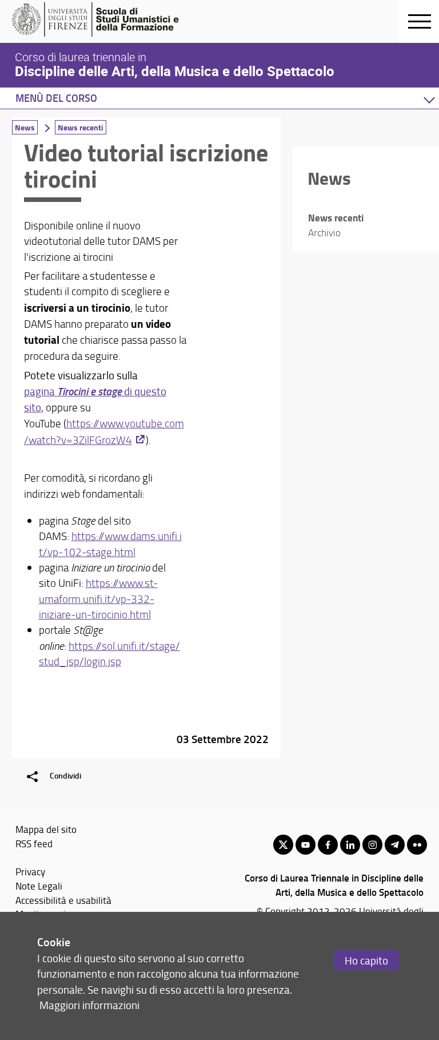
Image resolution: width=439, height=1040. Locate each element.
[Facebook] (328, 845)
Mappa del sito (46, 829)
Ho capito (366, 960)
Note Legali (38, 885)
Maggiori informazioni (89, 1005)
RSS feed (34, 843)
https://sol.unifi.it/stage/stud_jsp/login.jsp (109, 653)
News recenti (80, 127)
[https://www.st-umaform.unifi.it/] (100, 19)
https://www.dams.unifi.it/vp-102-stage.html (110, 544)
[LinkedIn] (350, 845)
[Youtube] (306, 845)
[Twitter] (283, 845)
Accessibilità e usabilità (63, 900)
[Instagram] (372, 845)
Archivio (324, 232)
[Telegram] (395, 845)
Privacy (30, 871)
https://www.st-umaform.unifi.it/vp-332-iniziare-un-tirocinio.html (98, 598)
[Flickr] (417, 845)
